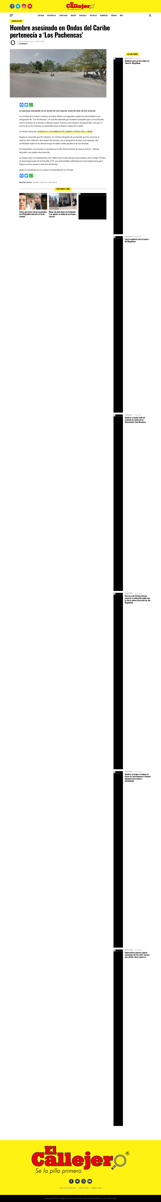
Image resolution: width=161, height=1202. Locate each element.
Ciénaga (114, 15)
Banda (36, 182)
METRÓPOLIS (51, 15)
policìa (44, 182)
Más (121, 15)
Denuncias (104, 15)
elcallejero (23, 44)
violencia (53, 182)
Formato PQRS (96, 1188)
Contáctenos (84, 1188)
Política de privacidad (67, 1188)
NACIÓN (73, 15)
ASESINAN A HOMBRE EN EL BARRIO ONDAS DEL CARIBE (65, 131)
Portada (41, 15)
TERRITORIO (63, 15)
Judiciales (83, 15)
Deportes (93, 15)
